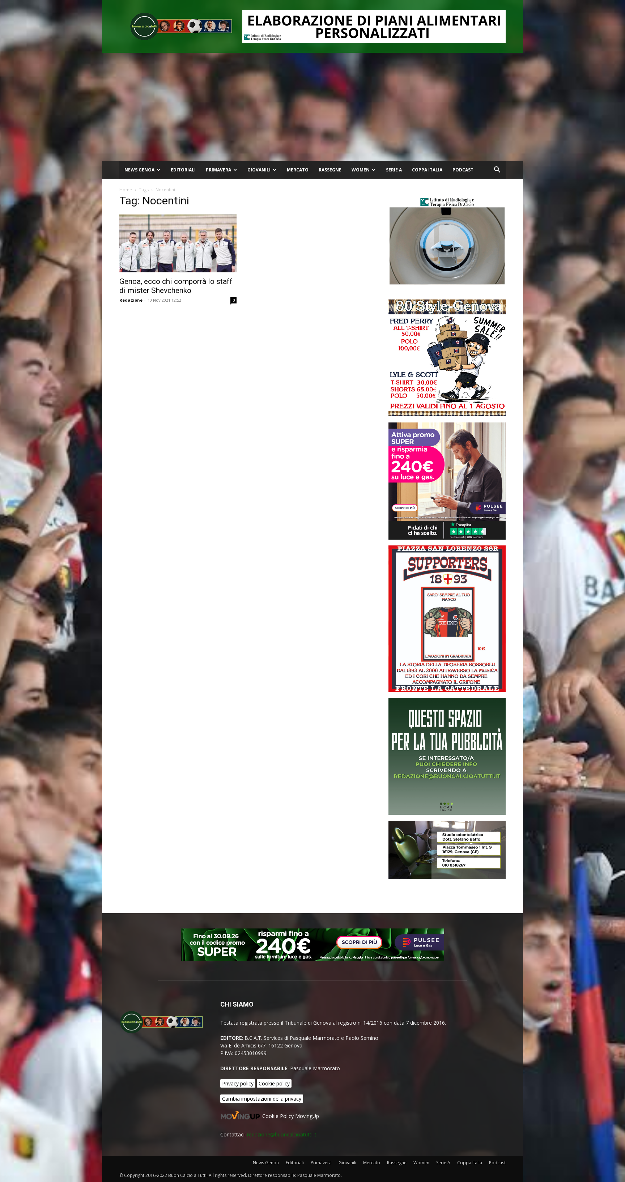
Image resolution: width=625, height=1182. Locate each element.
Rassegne (330, 170)
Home (125, 190)
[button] (497, 170)
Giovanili (259, 170)
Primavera (218, 170)
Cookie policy (274, 1083)
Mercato (298, 170)
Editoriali (183, 170)
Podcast (462, 170)
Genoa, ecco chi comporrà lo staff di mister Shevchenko (176, 286)
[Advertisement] (312, 107)
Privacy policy (238, 1083)
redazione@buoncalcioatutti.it (281, 1134)
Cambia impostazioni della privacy (261, 1098)
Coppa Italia (427, 170)
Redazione (131, 300)
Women (361, 170)
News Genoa (139, 170)
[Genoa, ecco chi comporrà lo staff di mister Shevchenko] (178, 243)
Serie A (394, 170)
